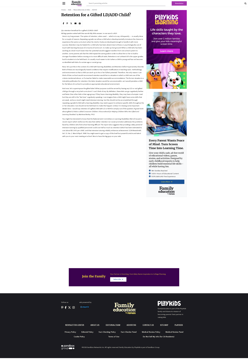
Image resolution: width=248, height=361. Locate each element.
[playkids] (166, 49)
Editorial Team (113, 325)
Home (63, 10)
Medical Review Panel (174, 332)
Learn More (165, 182)
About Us (94, 325)
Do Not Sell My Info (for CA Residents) (158, 337)
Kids (69, 10)
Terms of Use (113, 337)
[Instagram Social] (73, 307)
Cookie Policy (79, 337)
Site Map (164, 325)
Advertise (131, 325)
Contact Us (148, 325)
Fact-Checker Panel (129, 332)
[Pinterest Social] (62, 307)
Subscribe (117, 279)
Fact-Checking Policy (107, 332)
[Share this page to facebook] (63, 24)
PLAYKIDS (179, 325)
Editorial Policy (87, 332)
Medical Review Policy (151, 332)
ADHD (94, 10)
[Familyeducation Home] (124, 308)
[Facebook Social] (66, 307)
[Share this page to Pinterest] (67, 24)
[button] (71, 24)
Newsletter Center (74, 325)
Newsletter (179, 3)
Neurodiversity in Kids (81, 10)
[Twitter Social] (69, 307)
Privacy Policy (70, 332)
